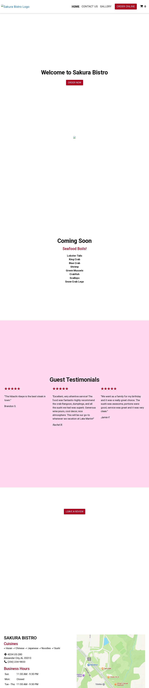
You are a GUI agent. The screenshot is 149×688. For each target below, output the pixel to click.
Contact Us (90, 6)
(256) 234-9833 (16, 661)
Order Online (126, 6)
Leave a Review (74, 511)
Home (75, 6)
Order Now (74, 82)
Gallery (105, 6)
